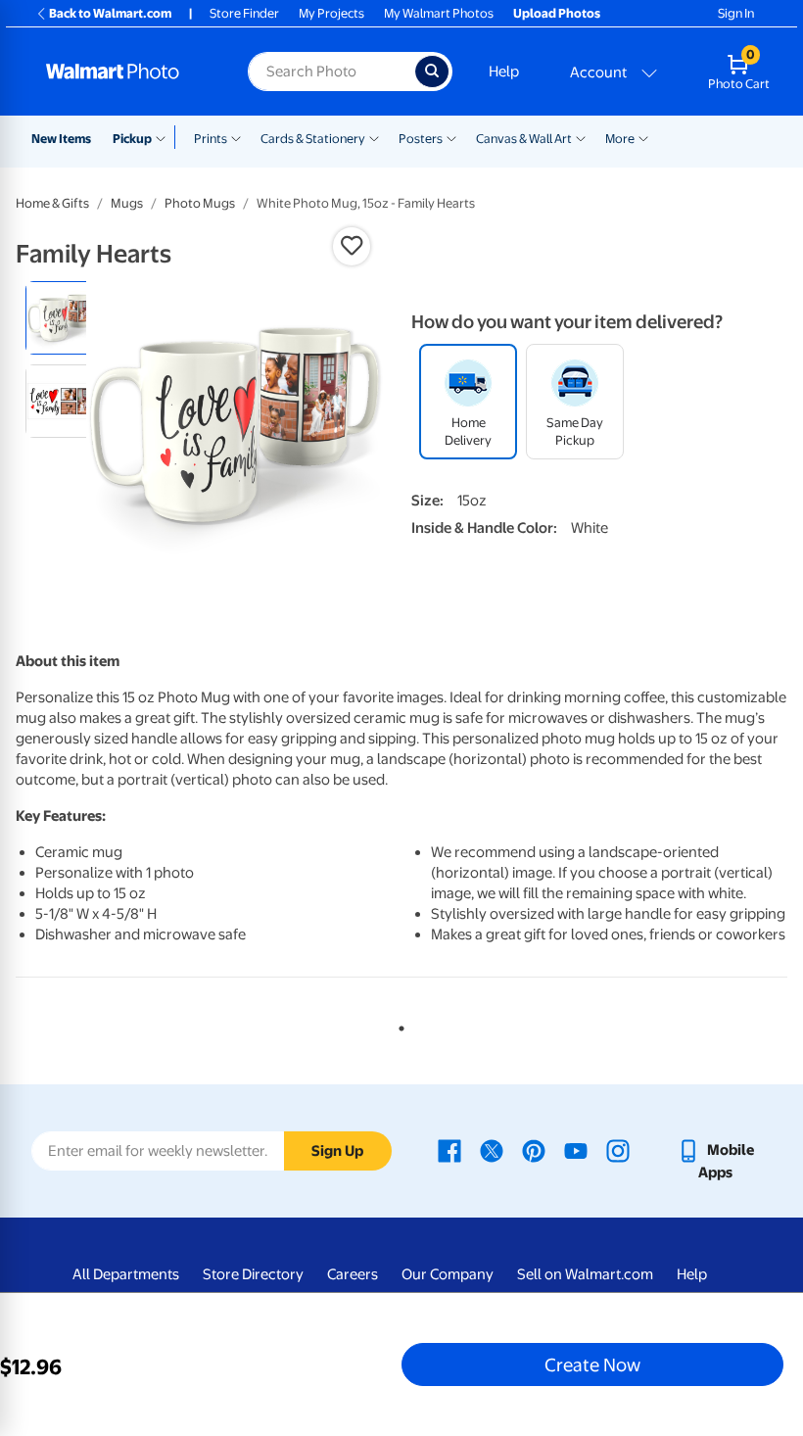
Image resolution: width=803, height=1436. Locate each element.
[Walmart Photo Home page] (126, 71)
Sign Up (337, 1151)
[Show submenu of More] (643, 137)
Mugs (127, 203)
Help (504, 71)
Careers (352, 1274)
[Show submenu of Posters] (451, 137)
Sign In (736, 13)
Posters (421, 138)
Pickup (132, 138)
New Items (61, 138)
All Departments (125, 1274)
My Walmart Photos (439, 13)
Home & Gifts (52, 203)
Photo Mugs (200, 203)
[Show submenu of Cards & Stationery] (374, 137)
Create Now (592, 1364)
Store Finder (244, 13)
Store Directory (253, 1274)
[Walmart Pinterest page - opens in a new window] (533, 1150)
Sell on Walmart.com (585, 1274)
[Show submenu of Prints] (236, 137)
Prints (210, 138)
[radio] (62, 318)
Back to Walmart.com (110, 13)
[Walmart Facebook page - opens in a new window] (449, 1150)
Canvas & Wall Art (524, 138)
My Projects (331, 13)
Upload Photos (556, 13)
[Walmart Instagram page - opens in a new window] (618, 1150)
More (620, 138)
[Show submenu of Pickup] (165, 137)
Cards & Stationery (312, 138)
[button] (351, 245)
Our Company (448, 1274)
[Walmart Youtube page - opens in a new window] (576, 1150)
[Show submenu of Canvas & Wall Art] (581, 137)
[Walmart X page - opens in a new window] (491, 1150)
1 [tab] (397, 1024)
